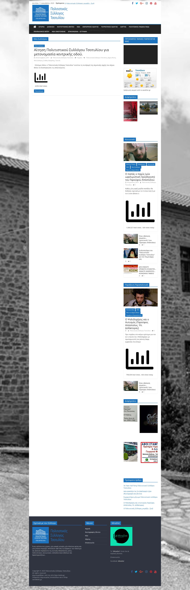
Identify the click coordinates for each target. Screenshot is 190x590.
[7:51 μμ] (140, 245)
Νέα (86, 536)
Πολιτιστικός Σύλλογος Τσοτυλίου (63, 58)
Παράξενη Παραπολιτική (133, 315)
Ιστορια (41, 27)
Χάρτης (123, 27)
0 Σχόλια (79, 58)
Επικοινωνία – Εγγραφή (77, 31)
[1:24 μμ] (126, 331)
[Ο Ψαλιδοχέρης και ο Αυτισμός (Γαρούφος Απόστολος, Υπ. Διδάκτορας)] (141, 290)
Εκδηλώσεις (141, 164)
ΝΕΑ (78, 27)
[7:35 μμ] (126, 261)
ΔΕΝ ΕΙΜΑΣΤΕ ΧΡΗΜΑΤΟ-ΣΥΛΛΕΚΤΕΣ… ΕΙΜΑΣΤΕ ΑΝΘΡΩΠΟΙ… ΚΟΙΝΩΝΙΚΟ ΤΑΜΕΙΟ (147, 270)
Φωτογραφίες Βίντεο (92, 532)
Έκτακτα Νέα (130, 310)
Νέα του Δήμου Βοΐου (132, 170)
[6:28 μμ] (140, 276)
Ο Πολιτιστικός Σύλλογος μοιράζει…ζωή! (138, 508)
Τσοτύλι (57, 60)
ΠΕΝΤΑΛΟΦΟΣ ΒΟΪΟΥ (41, 31)
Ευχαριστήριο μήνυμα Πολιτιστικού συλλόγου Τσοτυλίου (86, 3)
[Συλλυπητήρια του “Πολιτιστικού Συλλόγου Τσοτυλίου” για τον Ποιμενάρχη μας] (131, 249)
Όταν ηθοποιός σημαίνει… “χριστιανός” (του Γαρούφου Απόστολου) (147, 239)
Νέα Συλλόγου (39, 46)
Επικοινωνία (89, 543)
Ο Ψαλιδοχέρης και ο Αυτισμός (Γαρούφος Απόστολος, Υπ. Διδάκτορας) (137, 324)
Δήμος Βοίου (112, 58)
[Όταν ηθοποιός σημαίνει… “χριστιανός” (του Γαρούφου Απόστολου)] (131, 235)
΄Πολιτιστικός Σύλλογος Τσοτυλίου (96, 58)
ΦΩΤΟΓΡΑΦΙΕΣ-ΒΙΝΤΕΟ (65, 27)
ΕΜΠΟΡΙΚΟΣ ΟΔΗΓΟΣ (91, 27)
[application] (141, 54)
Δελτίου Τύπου (130, 164)
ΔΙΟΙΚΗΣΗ (50, 27)
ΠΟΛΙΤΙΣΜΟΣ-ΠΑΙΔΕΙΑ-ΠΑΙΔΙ (139, 27)
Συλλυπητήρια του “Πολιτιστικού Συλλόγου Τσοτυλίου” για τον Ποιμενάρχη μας (147, 254)
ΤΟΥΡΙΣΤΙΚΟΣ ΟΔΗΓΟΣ (109, 27)
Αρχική (87, 529)
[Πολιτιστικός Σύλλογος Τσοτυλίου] (34, 27)
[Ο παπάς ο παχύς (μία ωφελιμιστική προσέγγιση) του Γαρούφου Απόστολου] (141, 144)
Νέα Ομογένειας (58, 31)
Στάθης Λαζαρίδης (49, 60)
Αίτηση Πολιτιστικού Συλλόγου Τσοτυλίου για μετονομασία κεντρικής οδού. (71, 51)
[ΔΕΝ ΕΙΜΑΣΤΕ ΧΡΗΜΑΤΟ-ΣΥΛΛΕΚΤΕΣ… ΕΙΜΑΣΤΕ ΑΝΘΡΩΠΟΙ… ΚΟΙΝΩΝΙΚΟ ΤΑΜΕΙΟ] (131, 266)
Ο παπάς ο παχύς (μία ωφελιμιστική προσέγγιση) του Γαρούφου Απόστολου (140, 176)
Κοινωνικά (151, 164)
